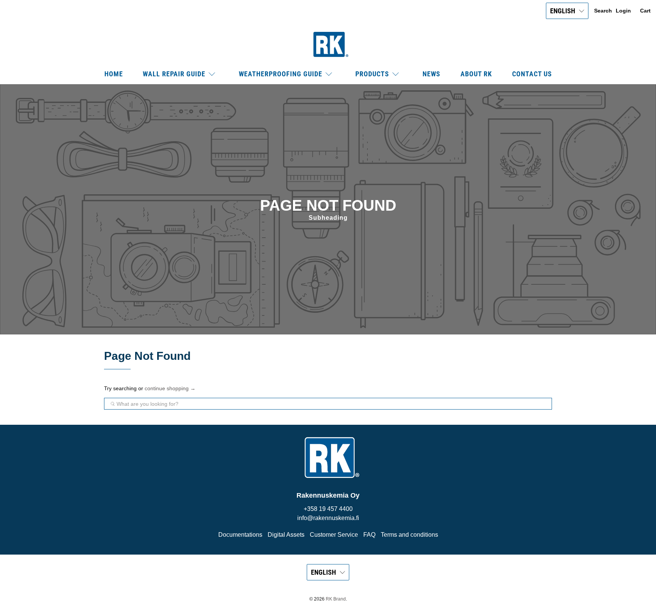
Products (372, 74)
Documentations (240, 534)
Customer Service (334, 534)
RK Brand (336, 598)
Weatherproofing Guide (280, 74)
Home (113, 74)
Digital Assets (286, 534)
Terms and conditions (409, 534)
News (431, 74)
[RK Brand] (328, 44)
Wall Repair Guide (174, 74)
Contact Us (532, 74)
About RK (476, 74)
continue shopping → (170, 388)
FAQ (369, 534)
